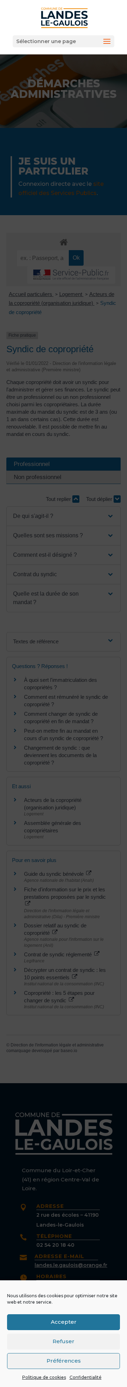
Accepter (64, 1321)
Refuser (63, 1341)
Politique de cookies (44, 1377)
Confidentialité (85, 1377)
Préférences (64, 1360)
